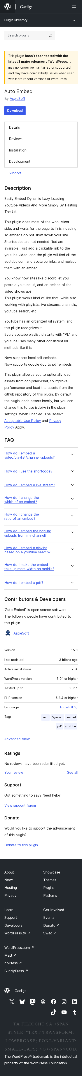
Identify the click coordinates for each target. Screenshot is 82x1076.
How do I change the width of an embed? (21, 500)
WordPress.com (19, 947)
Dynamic (57, 717)
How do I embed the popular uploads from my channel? (27, 533)
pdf (59, 726)
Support (15, 173)
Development (19, 161)
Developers (13, 925)
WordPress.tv (17, 933)
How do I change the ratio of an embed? (21, 516)
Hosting (10, 887)
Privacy (10, 895)
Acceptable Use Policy (22, 420)
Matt (10, 955)
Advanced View (17, 739)
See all (72, 772)
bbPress (13, 963)
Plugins (48, 887)
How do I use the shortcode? (28, 471)
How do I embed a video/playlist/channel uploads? (29, 455)
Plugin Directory (16, 20)
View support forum (20, 805)
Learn (8, 910)
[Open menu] (75, 6)
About (9, 872)
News (9, 880)
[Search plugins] (50, 35)
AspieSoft (17, 98)
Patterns (50, 895)
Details (14, 127)
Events (48, 917)
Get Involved (53, 910)
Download (15, 110)
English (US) (69, 707)
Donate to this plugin (21, 845)
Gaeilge (20, 990)
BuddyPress (16, 971)
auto (45, 717)
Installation (17, 150)
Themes (49, 880)
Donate (51, 925)
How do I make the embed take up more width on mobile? (29, 567)
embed (71, 717)
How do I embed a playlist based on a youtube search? (27, 550)
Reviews (16, 139)
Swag (50, 933)
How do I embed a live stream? (29, 485)
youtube (70, 726)
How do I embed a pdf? (23, 583)
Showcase (51, 872)
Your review (13, 772)
